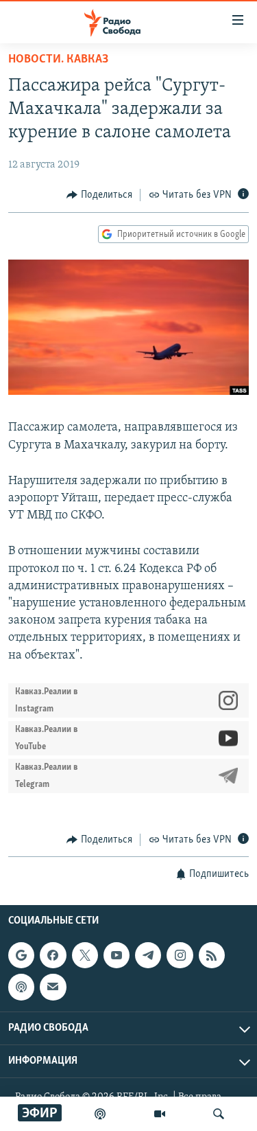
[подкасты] (100, 1114)
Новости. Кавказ (58, 60)
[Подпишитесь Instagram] (180, 955)
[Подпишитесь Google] (21, 955)
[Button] (99, 195)
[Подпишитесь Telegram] (148, 955)
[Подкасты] (21, 987)
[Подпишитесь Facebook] (53, 955)
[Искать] (218, 1114)
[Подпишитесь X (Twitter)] (85, 955)
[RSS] (212, 955)
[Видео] (159, 1114)
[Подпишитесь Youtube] (116, 955)
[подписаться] (53, 987)
